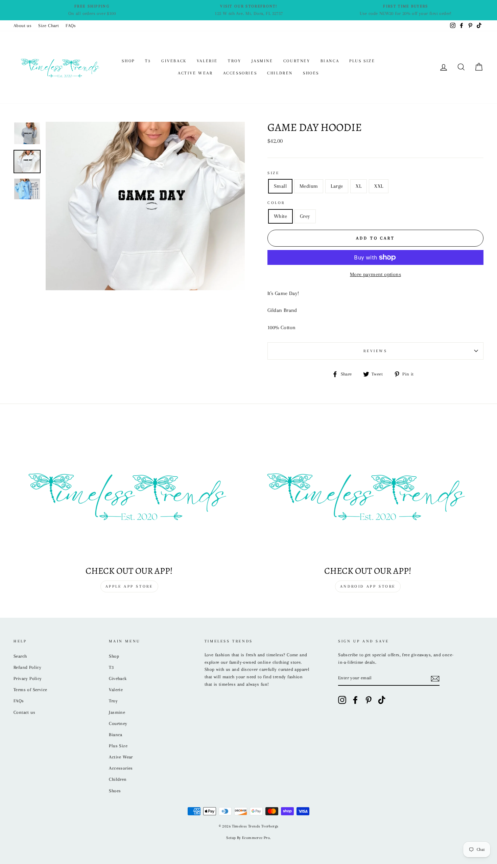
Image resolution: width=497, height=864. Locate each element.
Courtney (296, 61)
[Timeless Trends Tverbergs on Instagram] (342, 700)
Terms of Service (30, 689)
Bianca (330, 61)
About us (22, 25)
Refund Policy (27, 667)
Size (273, 173)
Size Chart (48, 25)
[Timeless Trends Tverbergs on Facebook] (355, 700)
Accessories (240, 73)
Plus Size (362, 61)
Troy (234, 61)
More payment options (375, 274)
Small (280, 186)
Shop (128, 61)
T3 (148, 61)
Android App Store (368, 586)
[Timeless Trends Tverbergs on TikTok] (382, 700)
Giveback (174, 61)
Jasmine (262, 61)
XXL (378, 186)
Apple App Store (129, 586)
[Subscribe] (435, 678)
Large (337, 186)
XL (358, 186)
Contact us (24, 712)
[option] (92, 10)
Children (280, 73)
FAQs (71, 25)
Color (276, 203)
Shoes (311, 73)
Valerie (207, 61)
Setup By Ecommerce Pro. (248, 838)
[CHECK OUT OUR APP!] (367, 494)
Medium (309, 186)
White (280, 216)
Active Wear (195, 73)
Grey (305, 216)
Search (20, 656)
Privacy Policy (28, 678)
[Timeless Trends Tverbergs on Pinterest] (368, 700)
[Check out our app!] (129, 494)
